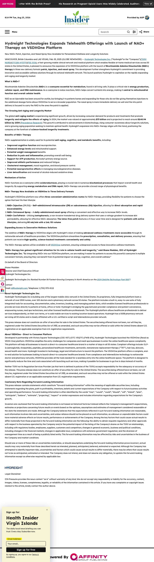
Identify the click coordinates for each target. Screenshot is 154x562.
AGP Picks (7, 4)
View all (148, 4)
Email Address (14, 539)
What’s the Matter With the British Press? (28, 3)
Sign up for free (26, 549)
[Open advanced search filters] (134, 32)
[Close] (47, 510)
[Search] (128, 32)
